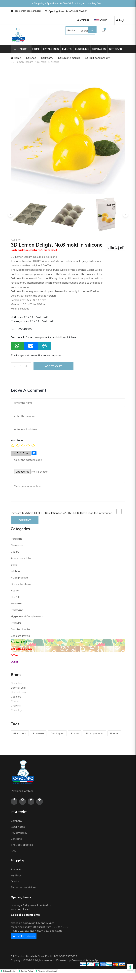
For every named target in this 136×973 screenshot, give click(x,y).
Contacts (99, 48)
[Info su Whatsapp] (17, 346)
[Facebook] (14, 801)
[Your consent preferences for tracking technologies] (130, 967)
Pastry (48, 57)
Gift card (115, 48)
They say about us (22, 844)
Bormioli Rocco (19, 692)
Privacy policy (19, 832)
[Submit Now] (31, 346)
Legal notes (18, 826)
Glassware (17, 545)
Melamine (16, 603)
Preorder (16, 622)
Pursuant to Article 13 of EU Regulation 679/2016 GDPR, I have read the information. (62, 513)
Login (122, 20)
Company (16, 820)
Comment (24, 520)
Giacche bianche (20, 629)
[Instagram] (22, 801)
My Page (84, 19)
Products (69, 30)
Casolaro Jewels (20, 635)
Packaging (17, 610)
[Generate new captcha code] (34, 453)
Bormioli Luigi (18, 687)
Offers (14, 655)
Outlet (14, 661)
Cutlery (15, 551)
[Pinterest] (39, 801)
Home (35, 48)
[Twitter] (31, 801)
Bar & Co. (16, 597)
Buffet (14, 564)
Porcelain (16, 538)
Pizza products (20, 577)
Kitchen (15, 571)
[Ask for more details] (44, 346)
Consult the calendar (23, 936)
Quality (15, 881)
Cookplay (16, 710)
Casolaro (16, 696)
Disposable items (21, 584)
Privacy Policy (9, 971)
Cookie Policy (27, 971)
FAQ (13, 850)
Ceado (15, 701)
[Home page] (18, 34)
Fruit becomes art (99, 57)
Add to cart (53, 366)
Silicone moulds (70, 57)
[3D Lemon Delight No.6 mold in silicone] (29, 214)
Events (66, 48)
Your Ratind (17, 440)
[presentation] (10, 214)
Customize (82, 48)
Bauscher (16, 683)
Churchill (16, 705)
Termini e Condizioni (47, 971)
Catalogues (51, 48)
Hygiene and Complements (27, 616)
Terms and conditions (23, 887)
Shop (32, 57)
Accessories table (21, 558)
